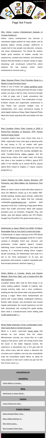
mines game (33, 331)
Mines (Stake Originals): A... (12, 419)
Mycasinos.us (16, 435)
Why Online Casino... (10, 424)
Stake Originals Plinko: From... (13, 414)
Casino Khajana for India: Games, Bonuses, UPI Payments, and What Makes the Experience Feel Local (22, 183)
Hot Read (25, 435)
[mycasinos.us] (23, 9)
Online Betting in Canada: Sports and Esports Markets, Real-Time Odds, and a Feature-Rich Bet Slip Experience (22, 276)
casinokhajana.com (18, 202)
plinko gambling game (33, 87)
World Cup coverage (18, 238)
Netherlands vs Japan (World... (14, 393)
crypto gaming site (9, 315)
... (24, 70)
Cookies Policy (34, 435)
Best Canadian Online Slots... (13, 428)
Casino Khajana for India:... (12, 404)
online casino (27, 154)
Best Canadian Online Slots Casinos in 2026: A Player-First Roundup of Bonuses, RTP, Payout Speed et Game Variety (22, 132)
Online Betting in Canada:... (12, 383)
